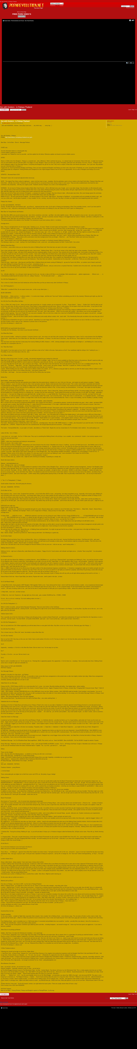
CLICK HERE (22, 16)
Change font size (133, 20)
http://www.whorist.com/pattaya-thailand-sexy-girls (18, 137)
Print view (130, 20)
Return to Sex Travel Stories (7, 998)
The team (113, 1007)
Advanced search (130, 7)
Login (133, 62)
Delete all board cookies (121, 1007)
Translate (61, 5)
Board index (7, 20)
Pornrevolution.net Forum (17, 20)
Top (135, 991)
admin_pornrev (6, 123)
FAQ (129, 62)
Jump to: (107, 998)
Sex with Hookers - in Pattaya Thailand (16, 107)
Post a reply (2, 109)
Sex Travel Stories (29, 20)
